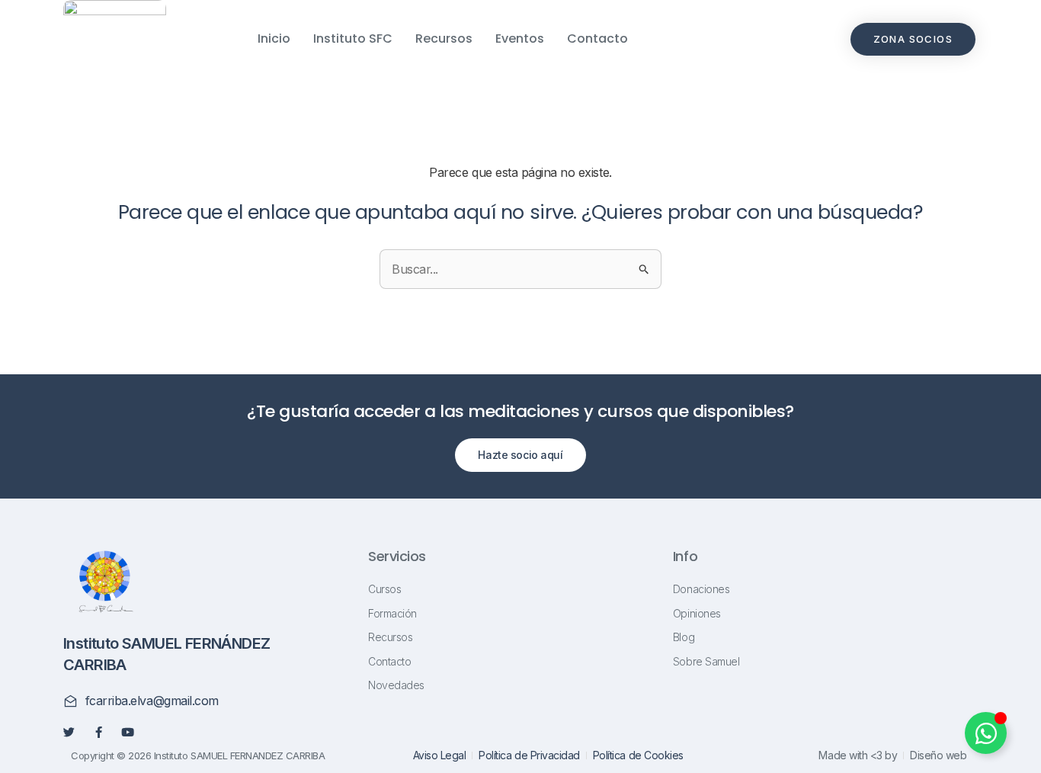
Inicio (274, 38)
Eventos (519, 38)
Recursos (443, 38)
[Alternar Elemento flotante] (986, 733)
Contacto (597, 38)
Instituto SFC (352, 38)
